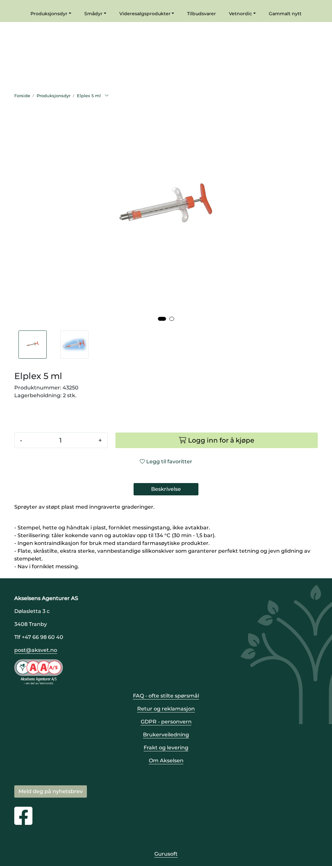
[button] (162, 319)
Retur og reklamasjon (166, 709)
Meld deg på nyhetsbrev (50, 791)
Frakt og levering (166, 748)
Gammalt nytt (285, 14)
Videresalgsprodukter (145, 14)
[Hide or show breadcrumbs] (106, 96)
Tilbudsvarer (201, 14)
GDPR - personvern (166, 722)
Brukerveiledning (166, 735)
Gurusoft (166, 854)
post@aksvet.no (35, 650)
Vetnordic (240, 14)
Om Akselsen (166, 760)
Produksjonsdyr (48, 14)
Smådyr (93, 14)
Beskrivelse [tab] (166, 489)
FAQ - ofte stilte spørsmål (166, 696)
